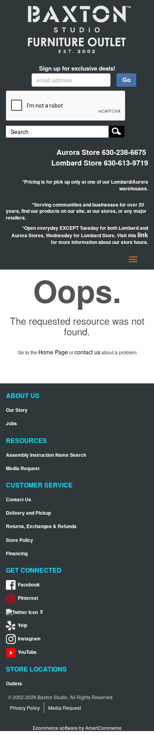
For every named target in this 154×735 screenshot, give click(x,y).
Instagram (29, 638)
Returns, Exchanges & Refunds (41, 526)
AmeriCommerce (103, 727)
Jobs (11, 423)
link (142, 234)
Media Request (22, 468)
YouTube (27, 652)
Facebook (29, 584)
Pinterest (28, 598)
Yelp (22, 625)
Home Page (53, 352)
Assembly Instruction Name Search (46, 455)
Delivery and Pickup (28, 513)
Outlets (14, 683)
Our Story (17, 410)
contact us (87, 352)
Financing (17, 553)
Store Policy (19, 540)
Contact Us (18, 499)
